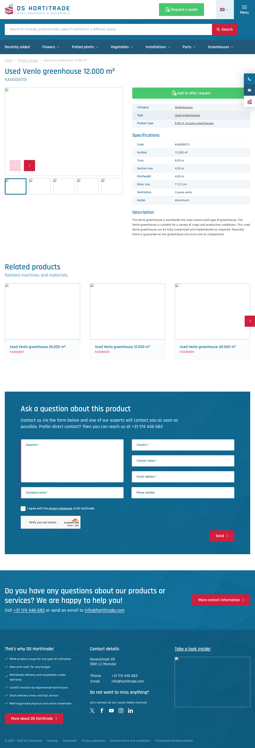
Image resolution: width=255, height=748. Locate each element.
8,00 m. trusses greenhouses (194, 123)
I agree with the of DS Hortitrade (60, 508)
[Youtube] (111, 710)
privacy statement (60, 508)
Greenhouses (184, 107)
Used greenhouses (187, 115)
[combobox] (108, 29)
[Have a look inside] (212, 682)
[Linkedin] (130, 710)
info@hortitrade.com (105, 610)
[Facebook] (101, 710)
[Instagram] (121, 710)
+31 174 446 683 (29, 610)
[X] (92, 710)
